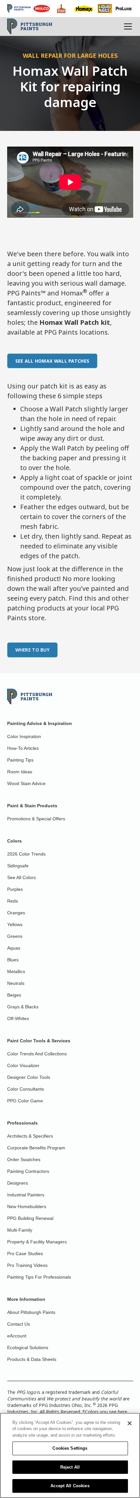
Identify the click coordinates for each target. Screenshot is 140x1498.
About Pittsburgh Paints (31, 1312)
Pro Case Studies (25, 1253)
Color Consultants (25, 1089)
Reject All (70, 1467)
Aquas (13, 948)
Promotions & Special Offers (36, 818)
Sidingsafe (18, 865)
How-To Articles (23, 748)
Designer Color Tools (28, 1077)
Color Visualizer (23, 1065)
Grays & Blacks (22, 1006)
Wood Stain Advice (26, 783)
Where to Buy (32, 650)
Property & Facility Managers (37, 1241)
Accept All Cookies (69, 1485)
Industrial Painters (25, 1194)
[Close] (129, 1423)
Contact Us (18, 1324)
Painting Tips (20, 760)
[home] (29, 26)
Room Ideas (19, 771)
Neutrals (15, 983)
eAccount (16, 1335)
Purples (15, 889)
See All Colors (21, 877)
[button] (126, 26)
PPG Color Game (25, 1100)
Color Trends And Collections (37, 1053)
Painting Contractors (28, 1171)
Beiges (14, 995)
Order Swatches (23, 1159)
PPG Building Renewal (30, 1218)
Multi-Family (19, 1230)
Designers (17, 1183)
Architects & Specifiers (30, 1136)
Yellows (14, 924)
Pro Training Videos (27, 1265)
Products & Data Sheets (31, 1359)
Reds (12, 901)
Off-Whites (18, 1018)
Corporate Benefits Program (36, 1147)
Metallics (16, 971)
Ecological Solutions (27, 1347)
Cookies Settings (69, 1448)
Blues (13, 959)
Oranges (16, 912)
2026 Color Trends (26, 854)
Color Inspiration (24, 736)
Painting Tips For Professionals (39, 1277)
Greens (14, 936)
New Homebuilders (26, 1206)
